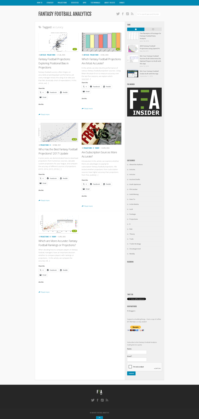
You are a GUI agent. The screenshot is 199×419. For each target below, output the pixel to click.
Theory (97, 148)
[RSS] (132, 14)
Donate (121, 3)
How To (39, 3)
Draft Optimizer (135, 184)
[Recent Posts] (153, 29)
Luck (131, 209)
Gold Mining (134, 194)
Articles (43, 55)
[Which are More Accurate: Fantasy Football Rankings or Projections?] (58, 224)
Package (132, 214)
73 (75, 139)
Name (129, 349)
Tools (131, 239)
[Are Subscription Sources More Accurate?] (101, 134)
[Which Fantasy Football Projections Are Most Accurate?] (101, 42)
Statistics (75, 3)
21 (118, 142)
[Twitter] (118, 14)
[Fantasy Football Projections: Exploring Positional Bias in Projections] (58, 42)
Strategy (50, 3)
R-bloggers (131, 311)
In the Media (134, 204)
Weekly (132, 254)
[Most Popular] (135, 29)
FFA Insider (133, 189)
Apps (84, 3)
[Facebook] (123, 14)
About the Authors (136, 164)
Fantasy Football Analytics (64, 14)
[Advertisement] (146, 138)
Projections (62, 3)
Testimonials (95, 3)
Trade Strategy (135, 244)
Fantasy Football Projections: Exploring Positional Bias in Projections (54, 63)
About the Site (109, 3)
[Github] (127, 14)
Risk (130, 229)
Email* (129, 356)
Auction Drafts (134, 179)
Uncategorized (135, 249)
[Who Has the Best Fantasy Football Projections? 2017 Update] (58, 132)
